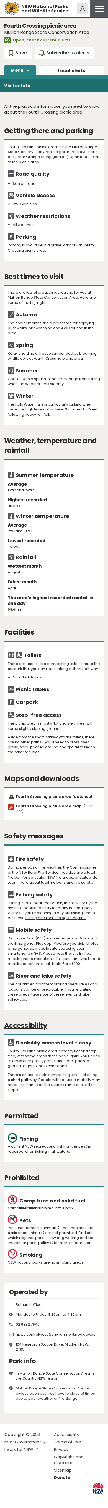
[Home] (11, 8)
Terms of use (67, 1442)
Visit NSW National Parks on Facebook (9, 1499)
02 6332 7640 (28, 1324)
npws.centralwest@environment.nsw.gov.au (56, 1334)
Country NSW (34, 1378)
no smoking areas (67, 1262)
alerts (72, 70)
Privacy (61, 1449)
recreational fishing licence (58, 1146)
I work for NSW (18, 1449)
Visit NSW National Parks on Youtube (33, 1499)
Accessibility (66, 1434)
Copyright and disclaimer (69, 1459)
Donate (62, 1477)
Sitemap (63, 1470)
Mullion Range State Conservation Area (55, 1373)
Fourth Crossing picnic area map (55, 808)
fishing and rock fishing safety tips (55, 917)
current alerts (55, 40)
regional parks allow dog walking (49, 1237)
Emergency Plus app (33, 943)
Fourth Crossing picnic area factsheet (54, 796)
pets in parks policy (31, 1242)
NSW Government (22, 1442)
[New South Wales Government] (98, 1488)
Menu (17, 70)
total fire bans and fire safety (66, 882)
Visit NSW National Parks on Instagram (21, 1499)
